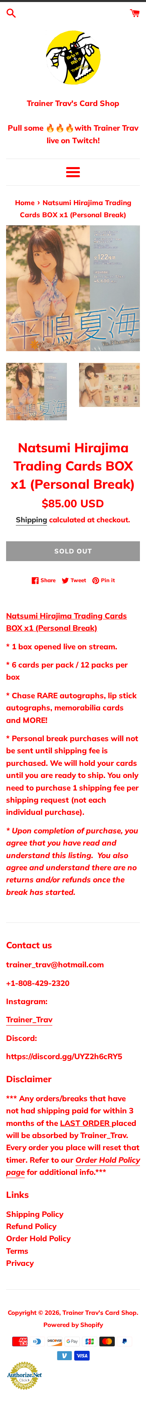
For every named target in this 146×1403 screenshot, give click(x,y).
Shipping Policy (34, 1214)
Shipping (31, 519)
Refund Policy (31, 1226)
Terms (17, 1251)
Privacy (20, 1263)
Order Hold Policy (38, 1238)
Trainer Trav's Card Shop (99, 1312)
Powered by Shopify (73, 1325)
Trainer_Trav (29, 1019)
